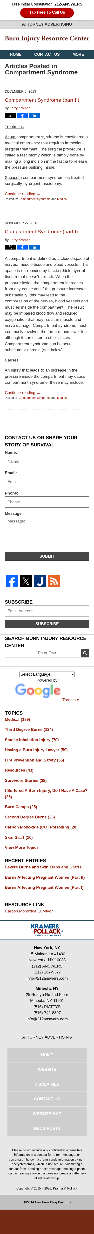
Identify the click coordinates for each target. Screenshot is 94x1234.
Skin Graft (19, 837)
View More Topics (22, 847)
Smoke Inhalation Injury (32, 740)
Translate (70, 700)
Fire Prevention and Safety (34, 760)
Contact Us (47, 54)
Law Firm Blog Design (45, 1202)
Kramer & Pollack (65, 1188)
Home (15, 54)
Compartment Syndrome (35, 199)
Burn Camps (21, 807)
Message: (14, 513)
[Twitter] (26, 581)
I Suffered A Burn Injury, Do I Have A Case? (46, 793)
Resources (19, 770)
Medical (62, 199)
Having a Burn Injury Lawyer (36, 750)
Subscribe (47, 624)
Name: (11, 452)
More (78, 54)
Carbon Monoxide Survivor (29, 911)
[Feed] (54, 581)
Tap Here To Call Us (47, 12)
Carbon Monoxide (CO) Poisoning (41, 827)
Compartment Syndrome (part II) (42, 100)
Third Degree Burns (29, 729)
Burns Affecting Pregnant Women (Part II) (45, 877)
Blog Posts (47, 1128)
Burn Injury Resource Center (47, 39)
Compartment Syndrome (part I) (41, 231)
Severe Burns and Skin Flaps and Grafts (43, 867)
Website (47, 1069)
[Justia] (40, 581)
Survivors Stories (26, 780)
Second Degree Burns (30, 817)
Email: (11, 473)
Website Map (47, 1114)
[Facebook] (12, 581)
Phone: (11, 493)
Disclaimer (47, 1084)
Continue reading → (22, 194)
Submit (47, 556)
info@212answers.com (47, 978)
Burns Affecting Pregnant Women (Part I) (44, 887)
